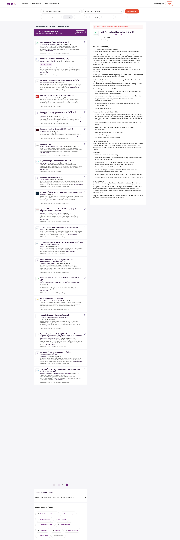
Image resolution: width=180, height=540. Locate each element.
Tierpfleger (43, 530)
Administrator (62, 519)
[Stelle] (59, 11)
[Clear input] (79, 11)
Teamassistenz (73, 530)
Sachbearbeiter (45, 519)
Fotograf (57, 530)
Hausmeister (44, 536)
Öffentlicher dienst (46, 525)
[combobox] (61, 11)
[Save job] (85, 42)
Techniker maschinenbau (48, 514)
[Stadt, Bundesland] (101, 11)
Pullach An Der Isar (46, 23)
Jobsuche (37, 23)
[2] (67, 485)
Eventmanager (69, 514)
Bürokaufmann (65, 525)
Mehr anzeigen (49, 50)
